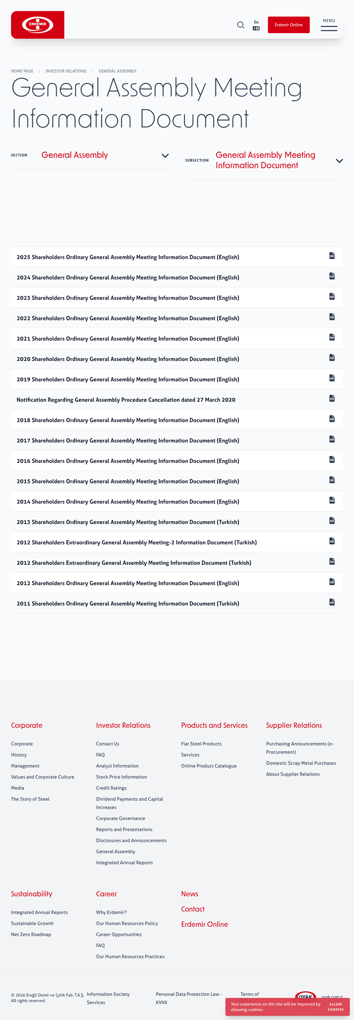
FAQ (100, 754)
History (19, 754)
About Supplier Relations (293, 774)
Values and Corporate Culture (42, 776)
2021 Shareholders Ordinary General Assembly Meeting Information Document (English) (128, 338)
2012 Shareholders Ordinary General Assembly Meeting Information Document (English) (128, 583)
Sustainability (31, 894)
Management (25, 765)
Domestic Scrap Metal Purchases (301, 763)
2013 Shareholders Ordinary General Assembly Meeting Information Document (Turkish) (128, 522)
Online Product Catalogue (209, 765)
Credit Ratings (111, 787)
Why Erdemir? (111, 912)
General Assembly (118, 71)
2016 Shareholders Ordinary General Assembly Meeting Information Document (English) (128, 461)
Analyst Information (117, 765)
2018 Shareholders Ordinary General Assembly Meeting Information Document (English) (128, 420)
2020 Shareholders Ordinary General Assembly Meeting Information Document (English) (128, 359)
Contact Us (107, 743)
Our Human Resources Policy (127, 923)
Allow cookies (336, 1007)
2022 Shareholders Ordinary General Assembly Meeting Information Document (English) (128, 318)
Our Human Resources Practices (130, 956)
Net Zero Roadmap (31, 934)
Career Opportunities (119, 934)
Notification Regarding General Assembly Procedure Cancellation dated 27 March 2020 (126, 399)
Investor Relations (66, 71)
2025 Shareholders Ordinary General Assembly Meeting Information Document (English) (128, 257)
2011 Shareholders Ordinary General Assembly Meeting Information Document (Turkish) (128, 603)
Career (106, 894)
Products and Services (214, 726)
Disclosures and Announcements (131, 840)
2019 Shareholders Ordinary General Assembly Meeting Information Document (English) (128, 379)
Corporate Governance (120, 818)
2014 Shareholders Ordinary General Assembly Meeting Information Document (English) (128, 501)
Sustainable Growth (32, 923)
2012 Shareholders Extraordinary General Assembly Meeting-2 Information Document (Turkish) (137, 542)
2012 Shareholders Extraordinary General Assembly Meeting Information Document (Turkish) (134, 562)
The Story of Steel (30, 798)
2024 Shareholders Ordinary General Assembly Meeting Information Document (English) (128, 277)
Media (17, 787)
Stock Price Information (121, 776)
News (189, 894)
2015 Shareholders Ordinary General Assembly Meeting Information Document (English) (128, 481)
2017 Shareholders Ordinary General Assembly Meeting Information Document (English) (128, 440)
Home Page (22, 71)
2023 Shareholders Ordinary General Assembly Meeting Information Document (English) (128, 298)
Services (190, 754)
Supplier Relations (294, 726)
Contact (193, 909)
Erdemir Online (289, 25)
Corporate (27, 726)
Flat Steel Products (201, 743)
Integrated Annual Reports (124, 862)
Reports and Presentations (124, 829)
